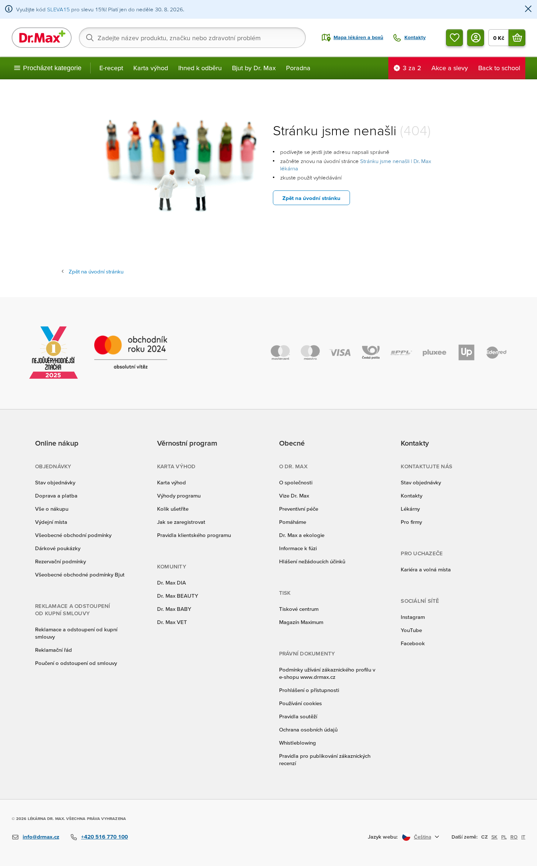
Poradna (298, 68)
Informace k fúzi (298, 548)
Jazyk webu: (383, 836)
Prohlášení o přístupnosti (309, 690)
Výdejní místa (51, 522)
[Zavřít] (528, 9)
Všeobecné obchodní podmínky (73, 535)
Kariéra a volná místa (426, 569)
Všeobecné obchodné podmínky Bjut (80, 574)
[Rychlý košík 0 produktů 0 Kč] (517, 37)
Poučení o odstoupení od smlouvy (76, 663)
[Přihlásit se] (475, 37)
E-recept (111, 68)
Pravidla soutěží (298, 716)
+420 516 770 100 (104, 836)
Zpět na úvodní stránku (311, 198)
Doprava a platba (56, 495)
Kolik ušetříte (172, 509)
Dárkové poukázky (57, 548)
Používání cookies (300, 703)
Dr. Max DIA (171, 582)
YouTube (411, 630)
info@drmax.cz (41, 836)
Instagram (413, 617)
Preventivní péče (298, 509)
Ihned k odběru (200, 68)
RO (514, 837)
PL (504, 837)
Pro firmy (411, 522)
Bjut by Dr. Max (254, 68)
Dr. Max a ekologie (301, 535)
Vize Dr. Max (294, 495)
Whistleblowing (297, 743)
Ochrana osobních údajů (308, 729)
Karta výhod (150, 68)
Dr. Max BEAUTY (177, 596)
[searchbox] (192, 37)
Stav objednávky (55, 482)
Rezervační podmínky (60, 561)
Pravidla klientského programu (194, 535)
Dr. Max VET (172, 622)
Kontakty (411, 495)
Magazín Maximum (301, 622)
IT (523, 837)
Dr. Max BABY (174, 609)
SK (494, 837)
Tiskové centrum (299, 609)
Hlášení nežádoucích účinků (312, 561)
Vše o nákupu (51, 509)
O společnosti (295, 482)
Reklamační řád (53, 650)
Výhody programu (179, 495)
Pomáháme (292, 522)
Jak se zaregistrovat (181, 522)
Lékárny (410, 509)
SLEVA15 (58, 9)
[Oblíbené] (454, 37)
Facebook (413, 643)
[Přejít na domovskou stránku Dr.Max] (42, 37)
